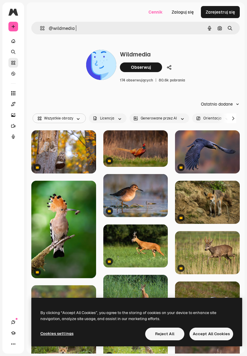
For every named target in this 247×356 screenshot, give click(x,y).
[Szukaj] (13, 52)
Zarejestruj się (220, 12)
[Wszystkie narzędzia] (13, 93)
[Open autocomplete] (40, 28)
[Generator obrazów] (13, 115)
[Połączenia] (13, 322)
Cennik (156, 12)
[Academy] (13, 333)
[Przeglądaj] (13, 73)
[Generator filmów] (13, 126)
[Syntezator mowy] (13, 136)
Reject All (164, 333)
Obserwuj (141, 67)
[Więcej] (13, 344)
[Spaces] (13, 104)
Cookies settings (56, 333)
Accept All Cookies (211, 333)
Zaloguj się (183, 12)
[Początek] (13, 41)
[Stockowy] (13, 63)
